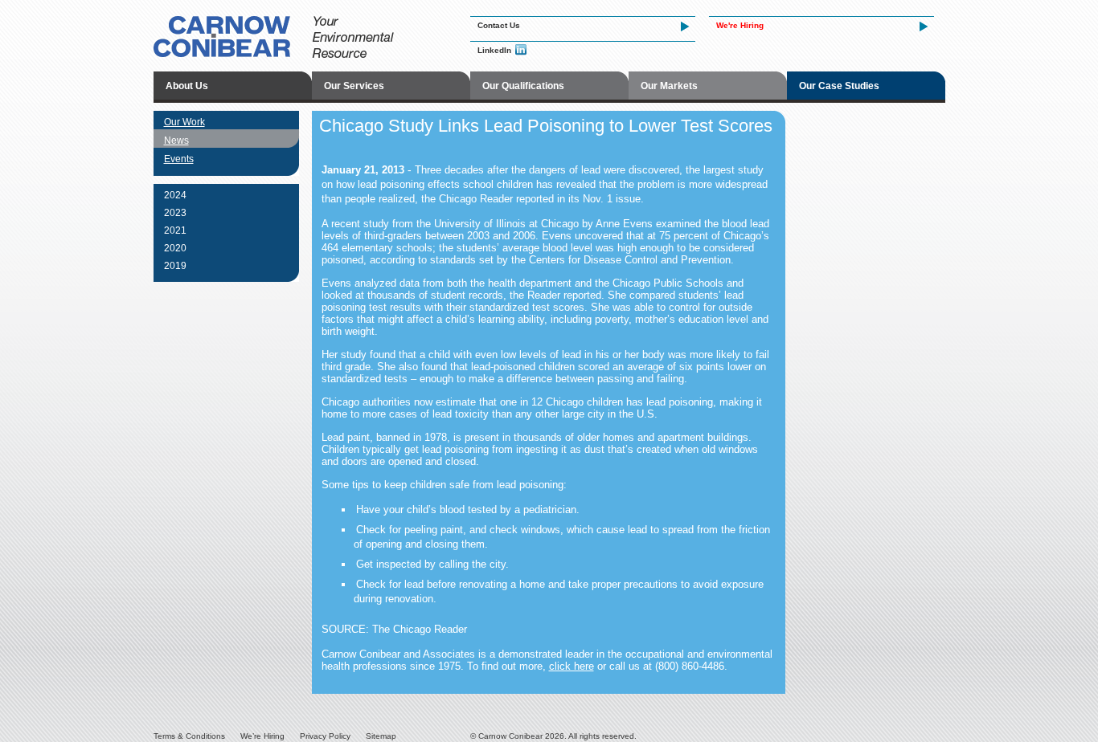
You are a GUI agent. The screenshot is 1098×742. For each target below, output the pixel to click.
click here (571, 666)
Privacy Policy (325, 736)
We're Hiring (740, 25)
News (176, 140)
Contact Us (498, 25)
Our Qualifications (523, 86)
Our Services (354, 86)
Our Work (184, 122)
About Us (187, 86)
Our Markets (669, 86)
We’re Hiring (262, 736)
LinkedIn (494, 50)
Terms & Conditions (189, 736)
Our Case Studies (839, 86)
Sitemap (381, 736)
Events (179, 159)
